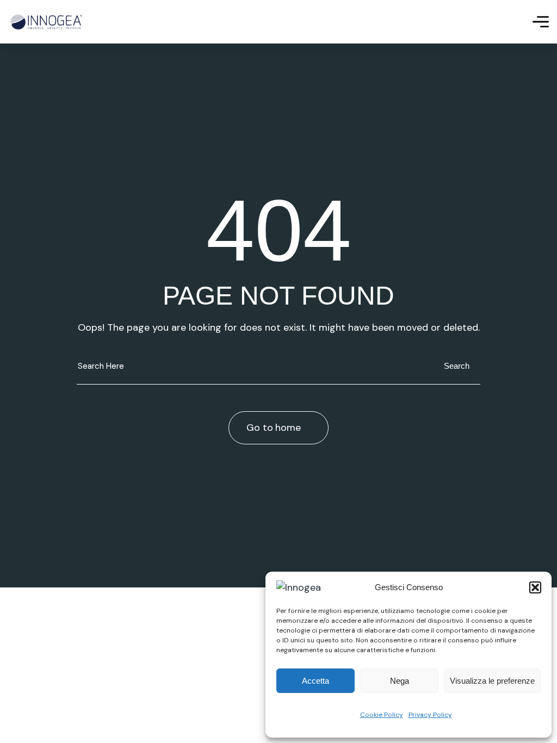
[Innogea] (46, 22)
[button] (535, 587)
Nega (399, 680)
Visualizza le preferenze (492, 680)
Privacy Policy (430, 714)
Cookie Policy (381, 714)
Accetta (315, 680)
